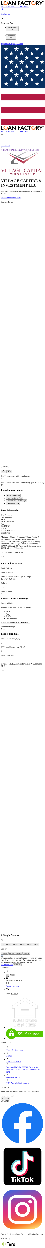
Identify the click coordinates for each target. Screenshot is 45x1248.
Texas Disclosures (13, 1077)
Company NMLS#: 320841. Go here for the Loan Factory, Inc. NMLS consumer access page (23, 1069)
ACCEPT (17, 965)
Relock (4, 583)
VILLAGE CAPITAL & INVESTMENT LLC (20, 150)
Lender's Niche (7, 603)
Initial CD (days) (7, 655)
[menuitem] (12, 28)
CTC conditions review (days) (13, 647)
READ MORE (7, 965)
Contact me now (12, 986)
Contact (9, 1056)
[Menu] (2, 134)
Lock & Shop (6, 591)
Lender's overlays (8, 627)
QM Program (6, 515)
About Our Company (14, 1050)
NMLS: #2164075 (13, 1061)
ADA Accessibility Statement (17, 1083)
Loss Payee (5, 533)
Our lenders (5, 145)
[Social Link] (22, 1144)
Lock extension (7, 572)
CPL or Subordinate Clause (12, 552)
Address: (4, 191)
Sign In (4, 44)
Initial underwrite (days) (10, 639)
